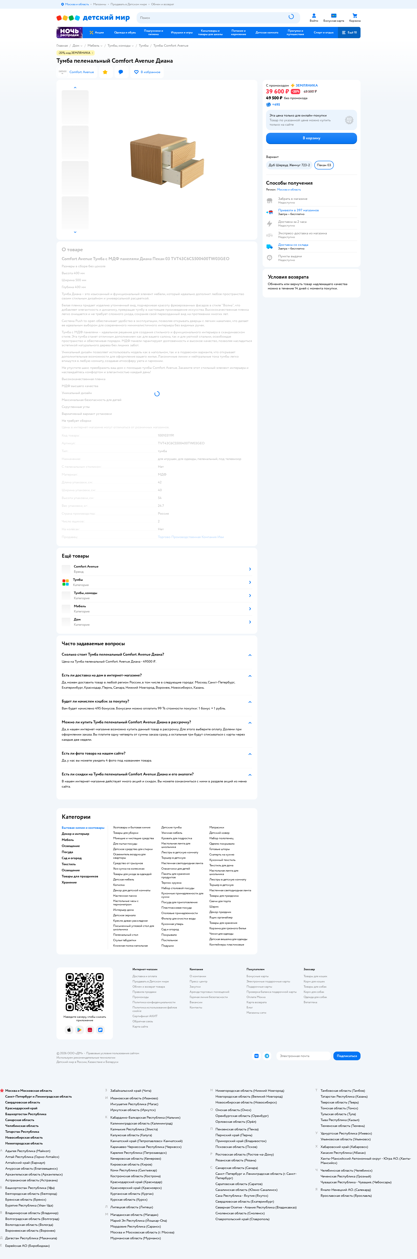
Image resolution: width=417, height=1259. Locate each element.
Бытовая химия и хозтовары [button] (83, 828)
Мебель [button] (68, 840)
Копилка (118, 885)
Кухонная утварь (172, 924)
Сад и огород (170, 929)
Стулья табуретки (124, 940)
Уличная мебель (171, 833)
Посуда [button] (67, 852)
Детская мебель (123, 879)
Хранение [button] (69, 882)
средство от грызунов (128, 863)
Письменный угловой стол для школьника (133, 927)
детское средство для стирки (133, 849)
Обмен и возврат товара (148, 986)
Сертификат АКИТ (144, 1016)
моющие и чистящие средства (133, 838)
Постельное (169, 940)
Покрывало (169, 935)
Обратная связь (142, 1021)
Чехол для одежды (221, 934)
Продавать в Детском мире (150, 981)
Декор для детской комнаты (132, 890)
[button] (349, 32)
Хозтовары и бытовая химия (131, 827)
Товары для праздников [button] (80, 876)
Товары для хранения (223, 923)
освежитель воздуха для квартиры (129, 856)
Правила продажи (144, 992)
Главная (62, 45)
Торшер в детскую (173, 858)
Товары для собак (315, 986)
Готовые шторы (219, 849)
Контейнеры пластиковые (226, 944)
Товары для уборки (125, 833)
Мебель (93, 45)
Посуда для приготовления (179, 902)
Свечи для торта (220, 901)
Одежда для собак (315, 997)
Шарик (214, 906)
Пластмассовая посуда (176, 907)
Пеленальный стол (125, 935)
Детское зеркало (124, 915)
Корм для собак (314, 992)
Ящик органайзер (221, 917)
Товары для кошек (315, 976)
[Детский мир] (93, 17)
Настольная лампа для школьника (175, 845)
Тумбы (144, 45)
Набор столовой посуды (177, 888)
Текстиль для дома (221, 865)
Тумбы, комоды (119, 45)
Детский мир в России (71, 1062)
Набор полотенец (221, 838)
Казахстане (95, 1062)
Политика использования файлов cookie (154, 1009)
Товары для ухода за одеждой (132, 874)
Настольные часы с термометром (126, 902)
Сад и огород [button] (72, 858)
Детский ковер (219, 833)
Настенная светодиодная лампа (182, 863)
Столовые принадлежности (179, 913)
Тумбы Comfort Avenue (170, 45)
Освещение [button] (71, 846)
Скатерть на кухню (221, 854)
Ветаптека (310, 1002)
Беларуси (112, 1062)
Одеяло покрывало (222, 843)
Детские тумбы (171, 827)
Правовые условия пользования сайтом (112, 1053)
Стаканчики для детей (175, 868)
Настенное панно (125, 896)
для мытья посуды (125, 843)
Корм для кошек (314, 981)
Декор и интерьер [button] (75, 834)
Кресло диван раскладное (130, 921)
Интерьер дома (123, 910)
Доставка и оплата (144, 976)
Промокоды (140, 997)
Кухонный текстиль (222, 860)
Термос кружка (171, 883)
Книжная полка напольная (130, 945)
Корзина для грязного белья (227, 928)
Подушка (167, 945)
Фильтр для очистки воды (178, 918)
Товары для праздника (223, 896)
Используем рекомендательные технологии (85, 1057)
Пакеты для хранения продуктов (175, 875)
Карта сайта (140, 1026)
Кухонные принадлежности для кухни (182, 895)
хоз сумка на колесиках (129, 868)
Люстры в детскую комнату (179, 852)
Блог (250, 1007)
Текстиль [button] (69, 864)
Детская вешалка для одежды (228, 939)
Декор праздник (220, 912)
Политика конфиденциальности (153, 1002)
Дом (76, 45)
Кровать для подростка (176, 838)
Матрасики (216, 827)
